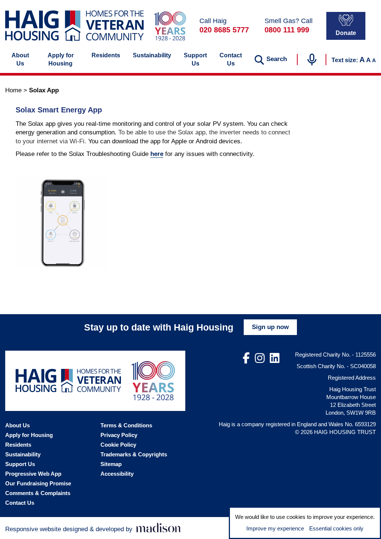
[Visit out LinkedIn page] (274, 358)
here (156, 153)
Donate (346, 33)
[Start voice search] (312, 59)
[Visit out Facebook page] (246, 358)
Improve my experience (275, 528)
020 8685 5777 (224, 30)
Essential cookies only (336, 528)
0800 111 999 (287, 30)
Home (13, 90)
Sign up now (270, 327)
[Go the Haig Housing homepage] (74, 25)
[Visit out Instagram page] (260, 358)
